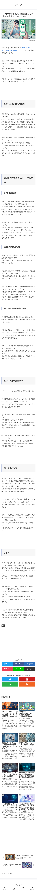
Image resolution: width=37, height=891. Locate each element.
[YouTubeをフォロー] (27, 679)
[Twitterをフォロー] (10, 679)
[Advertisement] (18, 93)
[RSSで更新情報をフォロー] (27, 684)
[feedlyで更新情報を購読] (10, 684)
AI (3, 625)
